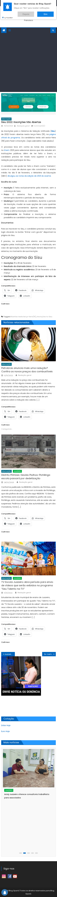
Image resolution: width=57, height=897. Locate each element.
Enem (7, 150)
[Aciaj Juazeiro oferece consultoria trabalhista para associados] (28, 768)
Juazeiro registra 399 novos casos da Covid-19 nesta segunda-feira (10, 654)
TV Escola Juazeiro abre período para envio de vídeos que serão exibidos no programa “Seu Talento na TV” (27, 585)
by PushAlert (8, 16)
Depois (34, 13)
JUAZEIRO (17, 471)
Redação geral (23, 126)
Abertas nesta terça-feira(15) (23, 316)
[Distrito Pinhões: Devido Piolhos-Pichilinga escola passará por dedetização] (28, 451)
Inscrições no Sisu (44, 316)
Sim (48, 13)
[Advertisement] (28, 62)
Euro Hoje (5, 731)
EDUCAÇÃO (6, 119)
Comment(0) (39, 126)
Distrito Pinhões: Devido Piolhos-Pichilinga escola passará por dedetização (25, 476)
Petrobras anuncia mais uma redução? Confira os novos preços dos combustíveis (27, 369)
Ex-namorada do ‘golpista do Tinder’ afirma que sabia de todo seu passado (50, 654)
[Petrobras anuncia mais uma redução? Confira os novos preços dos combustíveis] (28, 344)
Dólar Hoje (5, 725)
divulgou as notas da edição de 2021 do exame (29, 176)
